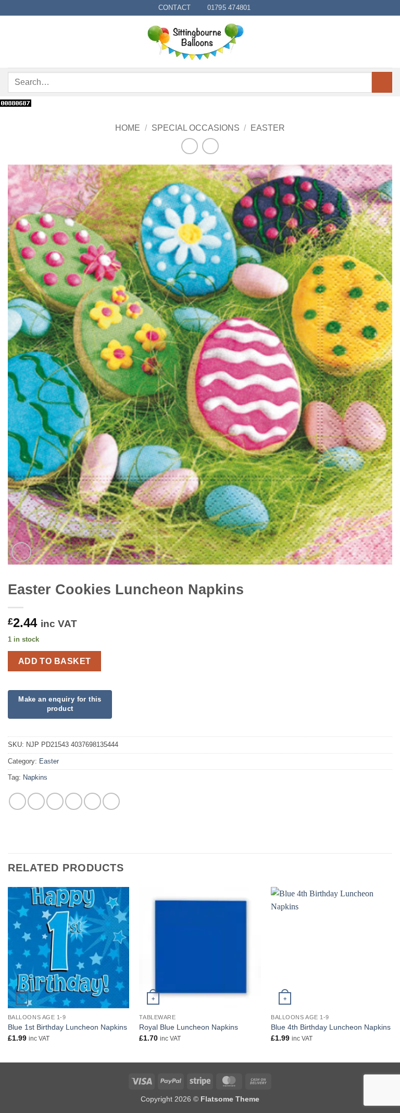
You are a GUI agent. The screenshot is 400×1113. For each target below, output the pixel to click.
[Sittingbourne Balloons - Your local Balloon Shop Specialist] (200, 42)
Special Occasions (196, 127)
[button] (14, 42)
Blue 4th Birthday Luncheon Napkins (331, 1027)
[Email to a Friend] (73, 801)
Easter (268, 127)
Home (127, 127)
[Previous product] (210, 146)
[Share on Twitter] (55, 801)
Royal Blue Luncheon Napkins (188, 1027)
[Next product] (189, 146)
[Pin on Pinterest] (92, 801)
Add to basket (54, 661)
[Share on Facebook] (36, 801)
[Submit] (382, 82)
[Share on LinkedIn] (111, 801)
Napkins (35, 777)
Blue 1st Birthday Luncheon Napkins (67, 1027)
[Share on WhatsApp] (17, 801)
